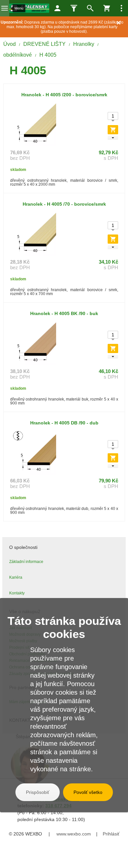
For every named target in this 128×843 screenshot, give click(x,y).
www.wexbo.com (73, 833)
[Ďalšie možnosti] (121, 8)
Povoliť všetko (88, 792)
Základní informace (26, 561)
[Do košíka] (113, 129)
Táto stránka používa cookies (64, 627)
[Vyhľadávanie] (90, 8)
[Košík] (106, 8)
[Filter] (74, 8)
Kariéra (15, 577)
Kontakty (17, 593)
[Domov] (29, 8)
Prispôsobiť (37, 792)
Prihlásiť (111, 833)
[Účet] (57, 8)
